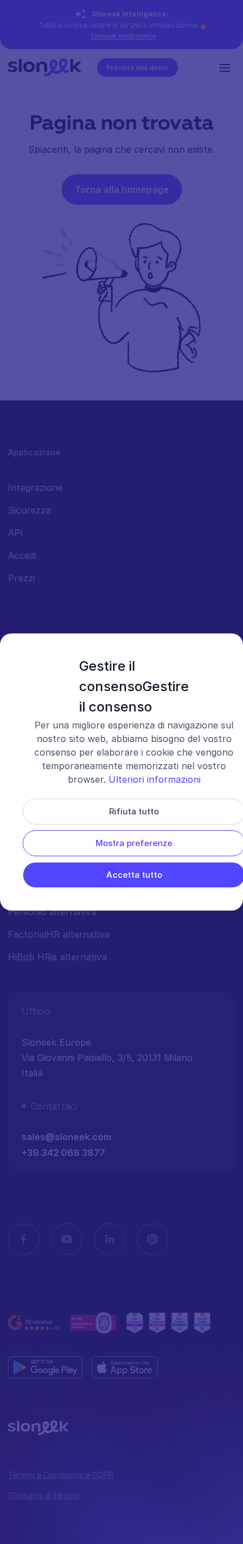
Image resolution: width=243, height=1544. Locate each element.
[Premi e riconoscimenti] (168, 1323)
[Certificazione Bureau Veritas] (93, 1323)
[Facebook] (24, 1239)
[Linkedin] (109, 1239)
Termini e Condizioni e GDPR (61, 1475)
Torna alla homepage (122, 189)
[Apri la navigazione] (227, 67)
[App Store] (125, 1367)
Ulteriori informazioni (155, 779)
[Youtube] (67, 1239)
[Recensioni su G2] (34, 1323)
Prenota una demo (137, 67)
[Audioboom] (152, 1239)
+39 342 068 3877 (63, 1152)
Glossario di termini (43, 1495)
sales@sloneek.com (66, 1136)
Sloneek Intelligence (123, 36)
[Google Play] (45, 1367)
